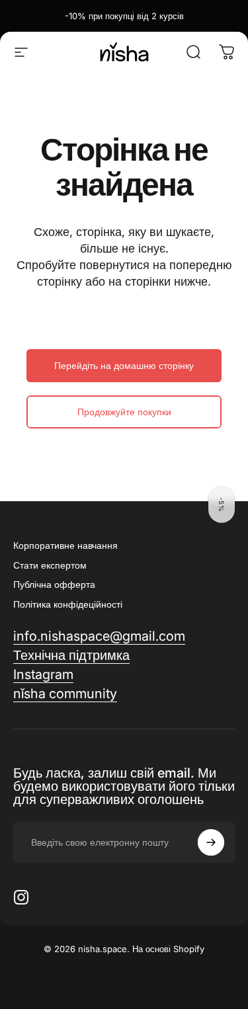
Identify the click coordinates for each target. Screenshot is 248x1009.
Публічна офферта (54, 584)
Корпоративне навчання (65, 545)
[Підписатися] (211, 842)
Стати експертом (50, 565)
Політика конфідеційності (67, 604)
